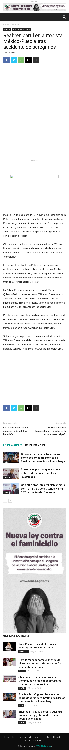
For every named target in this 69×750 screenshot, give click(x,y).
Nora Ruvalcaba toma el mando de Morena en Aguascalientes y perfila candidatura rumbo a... (39, 663)
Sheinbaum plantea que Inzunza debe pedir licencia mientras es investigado (40, 473)
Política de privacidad (34, 740)
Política (7, 477)
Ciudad (47, 737)
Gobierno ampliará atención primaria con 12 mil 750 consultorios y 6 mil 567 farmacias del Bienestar (43, 488)
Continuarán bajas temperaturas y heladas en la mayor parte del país (50, 431)
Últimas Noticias (24, 30)
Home (6, 24)
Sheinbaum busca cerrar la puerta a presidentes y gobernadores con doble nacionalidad (40, 715)
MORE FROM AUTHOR (35, 445)
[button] (64, 17)
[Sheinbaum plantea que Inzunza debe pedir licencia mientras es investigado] (11, 473)
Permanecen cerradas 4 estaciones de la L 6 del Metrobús (15, 431)
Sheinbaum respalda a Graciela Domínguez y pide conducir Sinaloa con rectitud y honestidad (39, 681)
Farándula (23, 651)
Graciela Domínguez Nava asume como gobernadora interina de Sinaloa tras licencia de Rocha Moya (43, 457)
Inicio (6, 737)
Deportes (57, 737)
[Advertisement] (34, 135)
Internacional (35, 737)
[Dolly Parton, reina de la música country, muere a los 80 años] (9, 646)
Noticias (15, 24)
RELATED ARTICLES (12, 445)
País (14, 30)
